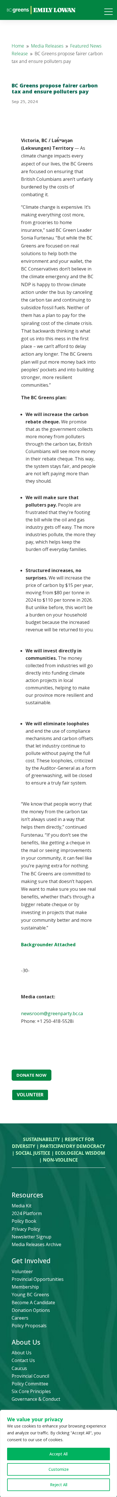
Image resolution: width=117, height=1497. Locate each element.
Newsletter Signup (31, 1237)
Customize (59, 1469)
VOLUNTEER (30, 1094)
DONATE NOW (31, 1075)
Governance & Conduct (36, 1399)
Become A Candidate (33, 1302)
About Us (22, 1352)
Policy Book (24, 1221)
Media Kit (22, 1206)
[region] (58, 1453)
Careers (20, 1318)
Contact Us (23, 1360)
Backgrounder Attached (48, 944)
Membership (25, 1287)
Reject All (58, 1484)
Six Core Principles (31, 1391)
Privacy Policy (26, 1229)
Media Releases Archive (36, 1244)
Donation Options (31, 1310)
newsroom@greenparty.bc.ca (52, 1013)
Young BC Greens (30, 1294)
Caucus (19, 1368)
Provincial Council (30, 1376)
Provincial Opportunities (38, 1279)
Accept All (58, 1454)
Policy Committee (30, 1384)
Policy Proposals (29, 1325)
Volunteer (22, 1271)
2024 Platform (27, 1213)
